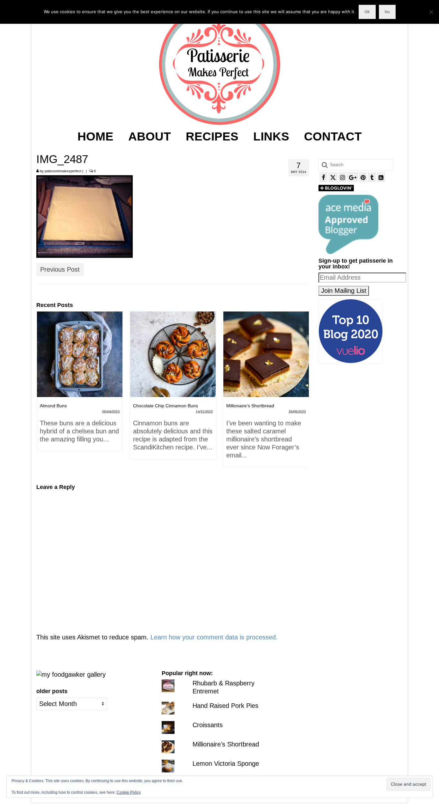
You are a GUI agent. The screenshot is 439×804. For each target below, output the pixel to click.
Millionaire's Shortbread (226, 744)
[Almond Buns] (80, 354)
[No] (431, 12)
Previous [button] (42, 393)
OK (367, 11)
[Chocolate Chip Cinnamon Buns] (173, 354)
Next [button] (303, 393)
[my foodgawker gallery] (71, 674)
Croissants (208, 724)
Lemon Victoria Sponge (226, 763)
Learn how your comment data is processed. (214, 637)
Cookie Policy (129, 792)
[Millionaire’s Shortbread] (266, 354)
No (387, 11)
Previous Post (60, 269)
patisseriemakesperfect (63, 171)
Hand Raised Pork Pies (225, 705)
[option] (79, 384)
